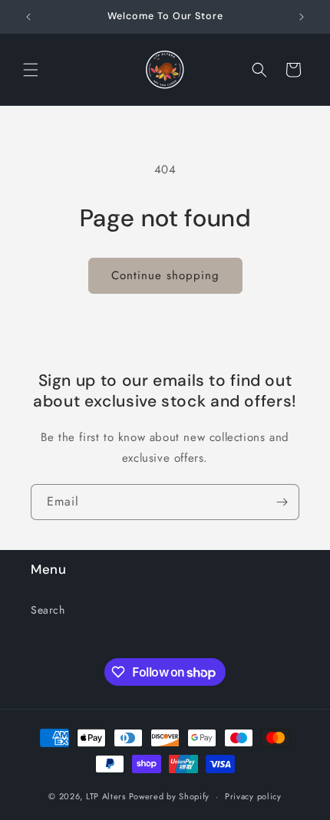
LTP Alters (106, 796)
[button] (31, 70)
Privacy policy (253, 796)
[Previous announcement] (28, 17)
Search (48, 609)
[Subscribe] (282, 502)
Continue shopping (165, 275)
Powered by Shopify (169, 796)
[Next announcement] (301, 17)
